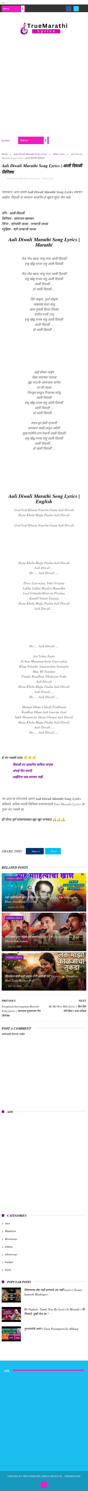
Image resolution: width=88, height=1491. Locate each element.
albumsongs (11, 1254)
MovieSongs (11, 1239)
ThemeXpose (73, 1476)
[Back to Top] (44, 1485)
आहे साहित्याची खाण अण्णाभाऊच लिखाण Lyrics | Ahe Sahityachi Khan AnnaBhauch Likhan (41, 899)
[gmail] (83, 7)
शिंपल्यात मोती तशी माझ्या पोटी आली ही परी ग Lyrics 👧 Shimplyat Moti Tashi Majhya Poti (41, 978)
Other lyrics (59, 154)
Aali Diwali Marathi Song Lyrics (30, 154)
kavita (8, 1269)
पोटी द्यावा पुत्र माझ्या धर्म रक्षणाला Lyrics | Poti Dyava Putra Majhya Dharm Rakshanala (43, 939)
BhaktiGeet (10, 1231)
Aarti (7, 1223)
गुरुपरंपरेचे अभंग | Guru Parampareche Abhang (51, 1329)
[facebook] (68, 8)
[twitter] (76, 8)
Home (6, 140)
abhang (9, 1246)
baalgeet (9, 1262)
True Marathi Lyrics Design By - (44, 1476)
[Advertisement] (44, 85)
